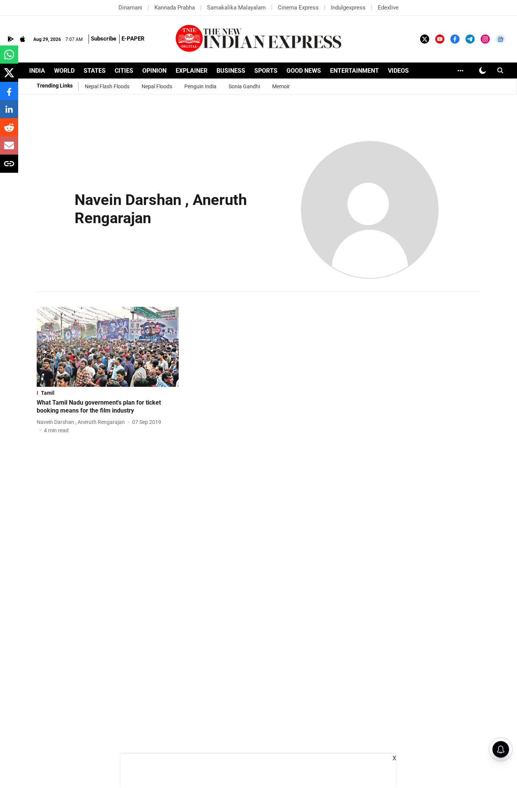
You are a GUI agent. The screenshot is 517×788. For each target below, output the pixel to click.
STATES (95, 70)
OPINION (154, 70)
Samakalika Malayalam (236, 7)
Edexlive (388, 7)
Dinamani (130, 7)
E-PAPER (133, 38)
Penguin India (200, 86)
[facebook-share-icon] (9, 94)
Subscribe (103, 38)
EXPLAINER (191, 70)
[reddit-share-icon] (9, 131)
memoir (281, 86)
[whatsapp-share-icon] (9, 58)
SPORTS (265, 70)
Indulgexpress (348, 7)
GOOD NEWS (304, 70)
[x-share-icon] (9, 76)
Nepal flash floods (107, 86)
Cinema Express (298, 7)
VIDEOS (398, 70)
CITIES (124, 70)
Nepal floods (157, 86)
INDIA (37, 70)
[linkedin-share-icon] (9, 113)
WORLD (64, 70)
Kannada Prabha (174, 7)
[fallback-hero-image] (108, 347)
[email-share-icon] (9, 149)
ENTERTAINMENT (354, 70)
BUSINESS (230, 70)
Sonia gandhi (244, 86)
